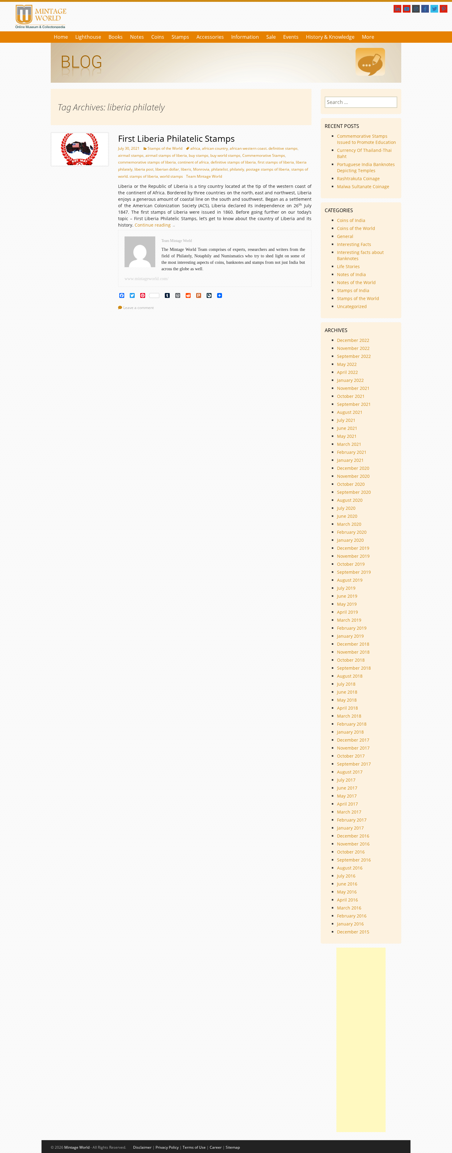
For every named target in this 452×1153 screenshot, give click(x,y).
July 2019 (346, 588)
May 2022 (347, 364)
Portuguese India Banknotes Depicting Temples (366, 167)
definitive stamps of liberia (233, 162)
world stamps (171, 176)
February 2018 (352, 724)
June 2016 (347, 884)
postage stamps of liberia (267, 169)
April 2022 (347, 372)
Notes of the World (356, 282)
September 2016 (354, 860)
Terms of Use (194, 1147)
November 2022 (353, 348)
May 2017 (347, 796)
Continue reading (157, 225)
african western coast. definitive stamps (264, 148)
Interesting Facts (354, 244)
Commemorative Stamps (263, 155)
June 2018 (347, 692)
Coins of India (351, 220)
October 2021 (351, 396)
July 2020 (346, 508)
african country (215, 148)
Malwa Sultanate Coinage (364, 186)
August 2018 (350, 676)
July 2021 (346, 420)
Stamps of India (353, 290)
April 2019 (347, 612)
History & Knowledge (330, 37)
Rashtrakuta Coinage (358, 178)
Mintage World (76, 1147)
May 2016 (347, 892)
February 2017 (352, 820)
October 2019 (351, 564)
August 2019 (350, 580)
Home (61, 37)
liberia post (143, 169)
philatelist (219, 169)
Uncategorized (352, 306)
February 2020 (352, 532)
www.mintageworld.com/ (147, 278)
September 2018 (354, 668)
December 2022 (353, 340)
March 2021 (349, 444)
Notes (137, 37)
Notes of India (351, 274)
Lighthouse (88, 37)
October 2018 (351, 660)
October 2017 (351, 756)
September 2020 (354, 492)
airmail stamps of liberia (166, 155)
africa (195, 148)
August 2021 (350, 412)
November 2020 (353, 476)
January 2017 (350, 828)
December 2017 (353, 740)
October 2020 (351, 484)
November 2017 (353, 748)
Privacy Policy (167, 1147)
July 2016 (346, 876)
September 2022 (354, 356)
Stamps (180, 37)
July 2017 (346, 780)
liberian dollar (167, 169)
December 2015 (353, 932)
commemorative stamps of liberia (147, 162)
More (368, 37)
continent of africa (193, 162)
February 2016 (352, 916)
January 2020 (350, 540)
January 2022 (350, 380)
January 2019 (350, 636)
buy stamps (198, 155)
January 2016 (350, 924)
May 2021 (347, 436)
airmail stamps (131, 155)
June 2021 (347, 428)
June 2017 (347, 788)
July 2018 (346, 684)
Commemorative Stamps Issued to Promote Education (366, 139)
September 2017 (354, 764)
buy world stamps (225, 155)
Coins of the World (356, 228)
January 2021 (350, 460)
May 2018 (347, 700)
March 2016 (349, 908)
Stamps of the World (165, 148)
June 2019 (347, 596)
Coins (157, 37)
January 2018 (350, 732)
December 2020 (353, 468)
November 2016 (353, 844)
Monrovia (201, 169)
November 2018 (353, 652)
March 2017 (349, 812)
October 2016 (351, 852)
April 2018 (347, 708)
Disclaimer (142, 1147)
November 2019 (353, 556)
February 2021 (352, 452)
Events (291, 37)
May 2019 (347, 604)
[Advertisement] (361, 1040)
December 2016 (353, 836)
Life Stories (348, 266)
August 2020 (350, 500)
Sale (271, 37)
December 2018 (353, 644)
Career (216, 1147)
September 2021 (354, 404)
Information (245, 37)
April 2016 (347, 900)
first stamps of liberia (276, 162)
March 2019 (349, 620)
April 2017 (347, 804)
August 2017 (350, 772)
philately (237, 169)
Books (116, 37)
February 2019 (352, 628)
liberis (186, 169)
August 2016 (350, 868)
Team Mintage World (204, 176)
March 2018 (349, 716)
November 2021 (353, 388)
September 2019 (354, 572)
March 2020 (349, 524)
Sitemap (233, 1147)
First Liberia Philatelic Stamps (176, 138)
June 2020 (347, 516)
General (345, 236)
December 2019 (353, 548)
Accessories (210, 37)
